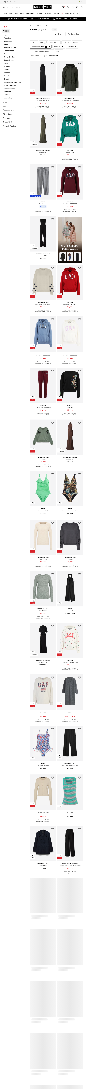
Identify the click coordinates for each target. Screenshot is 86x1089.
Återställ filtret (52, 56)
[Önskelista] (77, 7)
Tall (45, 26)
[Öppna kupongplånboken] (63, 7)
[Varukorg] (82, 7)
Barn (18, 7)
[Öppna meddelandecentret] (72, 7)
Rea (41, 42)
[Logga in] (68, 7)
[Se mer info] (43, 110)
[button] (60, 34)
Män (12, 7)
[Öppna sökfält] (81, 14)
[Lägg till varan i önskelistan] (52, 64)
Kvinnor (6, 7)
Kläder (39, 26)
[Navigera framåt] (77, 14)
